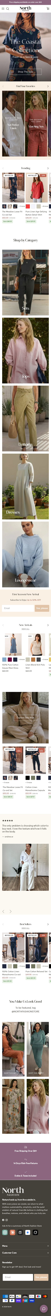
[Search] (9, 9)
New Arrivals (25, 625)
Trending (25, 168)
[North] (25, 8)
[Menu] (3, 9)
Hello (11, 110)
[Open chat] (44, 1309)
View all (26, 629)
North (9, 1307)
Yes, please (42, 608)
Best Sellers (25, 924)
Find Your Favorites (25, 86)
